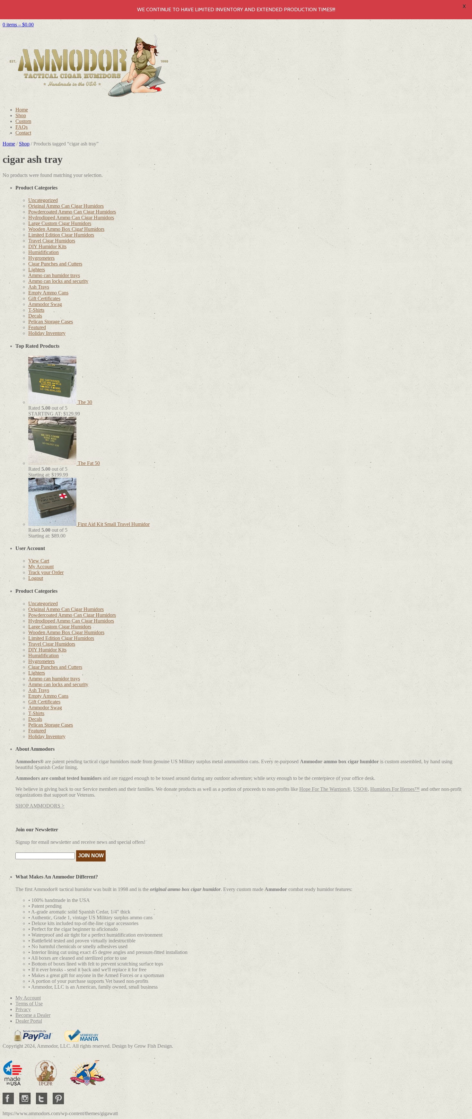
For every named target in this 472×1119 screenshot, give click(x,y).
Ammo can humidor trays (54, 275)
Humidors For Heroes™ (395, 789)
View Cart (38, 561)
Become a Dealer (32, 1015)
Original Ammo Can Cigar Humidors (66, 206)
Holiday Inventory (47, 333)
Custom (23, 121)
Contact (23, 133)
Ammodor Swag (45, 304)
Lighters (36, 269)
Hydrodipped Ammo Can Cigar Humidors (71, 217)
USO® (360, 789)
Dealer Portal (28, 1021)
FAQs (21, 127)
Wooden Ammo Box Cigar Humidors (66, 229)
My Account (41, 566)
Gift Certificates (44, 298)
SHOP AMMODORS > (40, 806)
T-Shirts (36, 310)
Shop (20, 115)
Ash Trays (38, 287)
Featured (37, 327)
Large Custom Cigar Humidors (59, 223)
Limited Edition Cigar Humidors (61, 235)
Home (21, 109)
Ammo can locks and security (58, 281)
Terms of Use (29, 1003)
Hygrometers (41, 258)
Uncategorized (43, 200)
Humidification (43, 252)
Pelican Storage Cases (50, 321)
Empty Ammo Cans (48, 292)
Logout (35, 578)
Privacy (23, 1009)
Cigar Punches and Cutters (55, 264)
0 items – (18, 24)
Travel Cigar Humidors (51, 240)
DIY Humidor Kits (47, 246)
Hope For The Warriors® (325, 789)
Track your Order (46, 572)
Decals (35, 316)
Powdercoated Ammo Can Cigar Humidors (72, 211)
